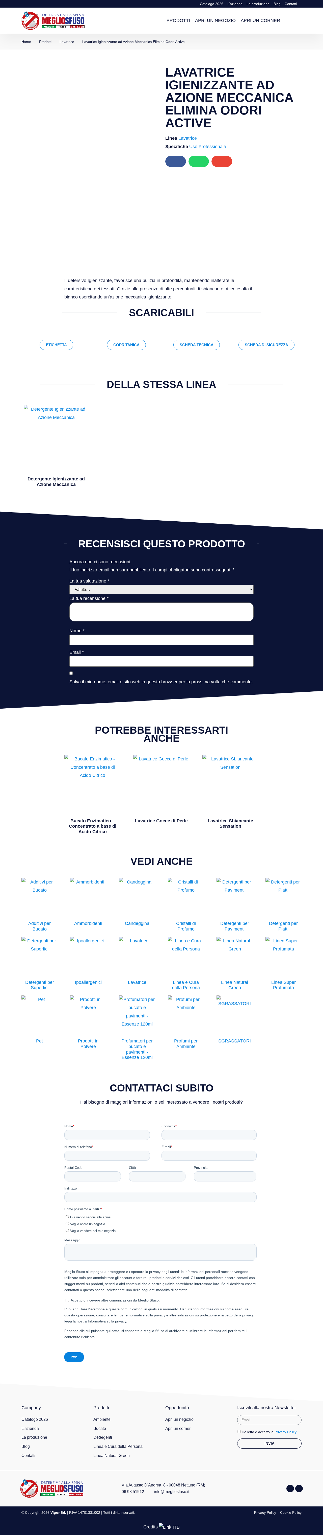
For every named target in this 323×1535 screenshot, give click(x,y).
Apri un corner (260, 20)
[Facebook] (290, 1488)
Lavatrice (187, 138)
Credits (150, 1526)
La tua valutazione (89, 581)
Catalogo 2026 (211, 4)
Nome (77, 631)
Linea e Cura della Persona (118, 1446)
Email (76, 652)
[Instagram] (299, 1488)
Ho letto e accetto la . (269, 1432)
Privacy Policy (285, 1432)
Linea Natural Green (111, 1455)
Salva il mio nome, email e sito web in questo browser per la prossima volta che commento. (161, 682)
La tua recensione (89, 598)
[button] (296, 21)
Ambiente (102, 1419)
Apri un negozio (215, 20)
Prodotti (178, 20)
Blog (277, 4)
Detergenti (102, 1437)
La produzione (258, 4)
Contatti (291, 4)
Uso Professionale (207, 146)
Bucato (99, 1428)
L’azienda (235, 4)
